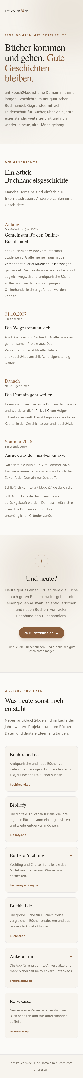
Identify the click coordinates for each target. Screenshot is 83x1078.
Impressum (41, 1069)
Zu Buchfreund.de (41, 633)
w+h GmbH (13, 496)
